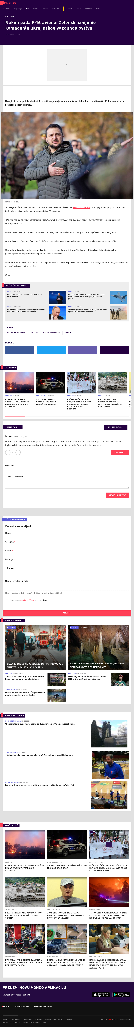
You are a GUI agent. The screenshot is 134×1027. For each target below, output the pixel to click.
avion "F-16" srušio (81, 207)
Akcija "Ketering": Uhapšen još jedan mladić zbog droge (46, 402)
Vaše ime (10, 542)
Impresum (28, 1020)
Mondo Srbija (22, 1007)
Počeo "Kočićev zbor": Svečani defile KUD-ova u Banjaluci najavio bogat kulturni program (79, 404)
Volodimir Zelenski (16, 333)
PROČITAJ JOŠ (11, 825)
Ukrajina (34, 333)
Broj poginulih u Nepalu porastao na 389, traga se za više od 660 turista (110, 403)
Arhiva (69, 1020)
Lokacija (10, 560)
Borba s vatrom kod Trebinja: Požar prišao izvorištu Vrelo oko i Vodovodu (17, 403)
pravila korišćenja (27, 600)
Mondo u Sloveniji (14, 716)
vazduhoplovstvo (51, 333)
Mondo (6, 1007)
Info (6, 16)
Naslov (9, 533)
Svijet (12, 16)
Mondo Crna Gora (43, 1007)
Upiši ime (9, 466)
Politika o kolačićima (54, 1020)
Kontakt (38, 1020)
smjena (68, 333)
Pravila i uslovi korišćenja (34, 1023)
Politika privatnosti (11, 1023)
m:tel (109, 1019)
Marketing (16, 1020)
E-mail (9, 551)
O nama (6, 1020)
